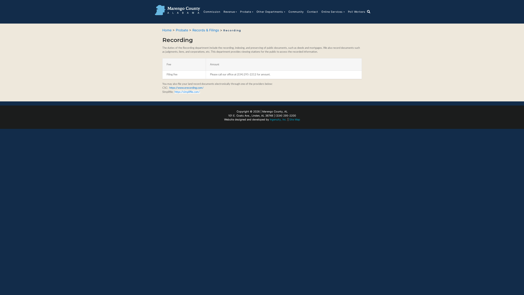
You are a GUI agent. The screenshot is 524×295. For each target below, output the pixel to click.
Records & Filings (205, 30)
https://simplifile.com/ (187, 92)
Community (296, 11)
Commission (211, 11)
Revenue (229, 11)
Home (167, 30)
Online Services (332, 11)
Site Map (294, 119)
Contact (312, 11)
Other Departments (269, 11)
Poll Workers (357, 11)
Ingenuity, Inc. (278, 119)
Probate (245, 11)
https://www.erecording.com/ (186, 88)
